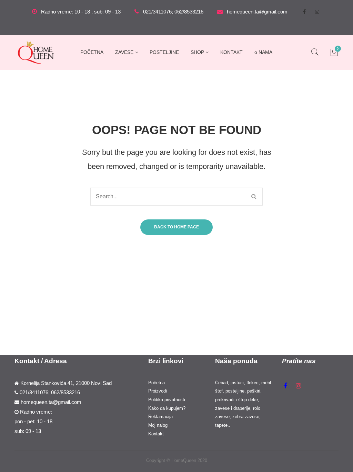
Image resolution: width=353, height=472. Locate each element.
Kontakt (156, 433)
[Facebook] (304, 11)
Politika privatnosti (166, 399)
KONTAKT (231, 52)
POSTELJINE (164, 52)
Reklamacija (160, 416)
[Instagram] (317, 11)
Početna (156, 382)
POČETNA (91, 52)
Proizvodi (157, 391)
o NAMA (263, 52)
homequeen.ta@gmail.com (257, 12)
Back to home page (176, 227)
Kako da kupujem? (166, 408)
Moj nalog (158, 425)
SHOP (197, 52)
